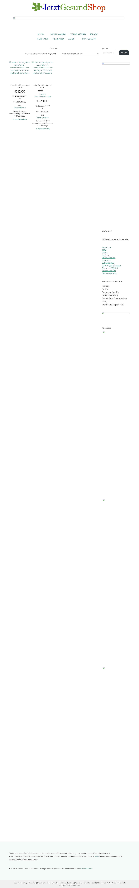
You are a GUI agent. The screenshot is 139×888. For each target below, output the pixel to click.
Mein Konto (58, 34)
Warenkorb (78, 34)
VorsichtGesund (86, 869)
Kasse (94, 34)
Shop (40, 34)
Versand (58, 39)
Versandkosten (20, 108)
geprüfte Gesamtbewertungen (42, 95)
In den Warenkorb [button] (20, 119)
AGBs (71, 39)
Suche (105, 49)
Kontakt (42, 39)
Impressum (89, 39)
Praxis (97, 856)
